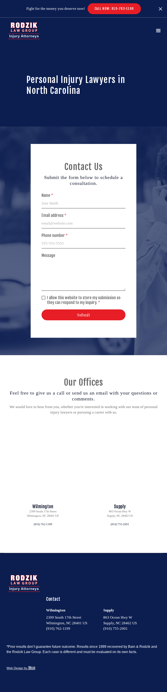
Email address (54, 215)
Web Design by (17, 668)
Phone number (55, 235)
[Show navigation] (157, 30)
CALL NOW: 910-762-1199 (114, 9)
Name (47, 195)
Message (48, 255)
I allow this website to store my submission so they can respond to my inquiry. (83, 300)
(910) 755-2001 (120, 524)
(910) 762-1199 (43, 524)
